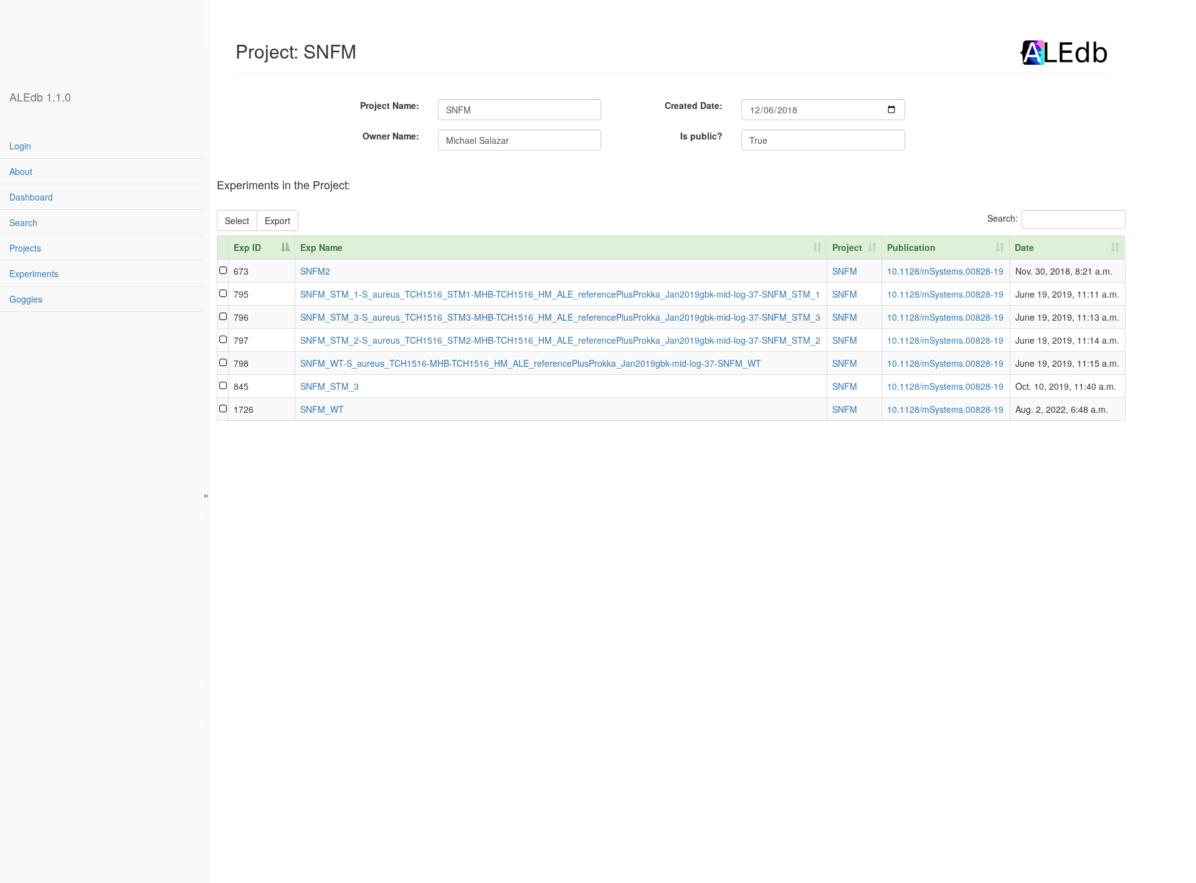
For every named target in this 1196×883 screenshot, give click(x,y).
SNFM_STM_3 (329, 386)
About (20, 171)
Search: (1002, 217)
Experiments (34, 273)
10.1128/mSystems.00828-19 (945, 271)
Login (20, 145)
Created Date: (694, 105)
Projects (25, 248)
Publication (911, 247)
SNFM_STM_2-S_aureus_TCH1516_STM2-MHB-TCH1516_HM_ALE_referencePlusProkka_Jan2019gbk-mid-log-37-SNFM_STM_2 (560, 340)
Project (847, 247)
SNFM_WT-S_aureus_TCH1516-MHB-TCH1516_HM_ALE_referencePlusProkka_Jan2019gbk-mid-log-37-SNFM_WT (530, 363)
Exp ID (247, 247)
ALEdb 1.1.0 (40, 96)
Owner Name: (391, 136)
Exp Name (321, 247)
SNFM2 (315, 271)
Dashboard (31, 197)
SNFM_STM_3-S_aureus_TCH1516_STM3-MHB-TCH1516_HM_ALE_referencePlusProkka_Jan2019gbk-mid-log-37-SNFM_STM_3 (560, 317)
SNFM (844, 271)
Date (1024, 247)
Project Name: (389, 105)
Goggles (25, 299)
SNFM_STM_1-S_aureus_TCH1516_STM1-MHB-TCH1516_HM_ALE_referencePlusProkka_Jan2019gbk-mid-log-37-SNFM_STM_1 (560, 294)
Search (23, 222)
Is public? (701, 136)
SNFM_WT (322, 409)
